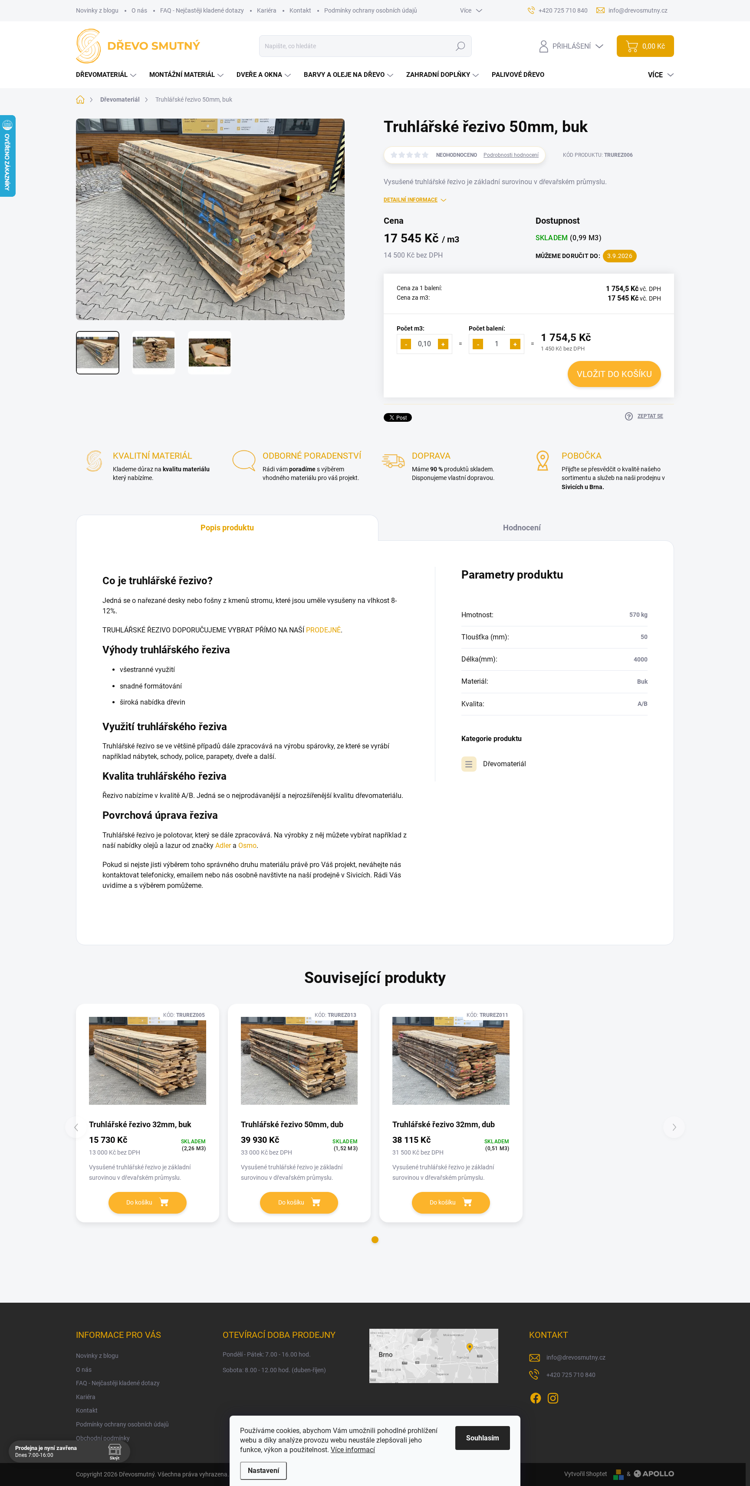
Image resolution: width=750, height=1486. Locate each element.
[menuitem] (107, 75)
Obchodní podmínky (103, 1438)
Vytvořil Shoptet (585, 1473)
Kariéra (266, 10)
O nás (139, 10)
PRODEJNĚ (323, 630)
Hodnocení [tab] (522, 527)
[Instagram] (552, 1396)
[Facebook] (535, 1396)
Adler (223, 845)
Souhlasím (482, 1438)
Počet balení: (487, 328)
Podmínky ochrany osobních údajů (370, 10)
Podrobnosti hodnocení (511, 155)
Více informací (353, 1450)
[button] (375, 1239)
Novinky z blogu (97, 10)
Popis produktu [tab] (227, 527)
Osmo (247, 845)
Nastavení (263, 1470)
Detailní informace (411, 200)
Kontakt (300, 10)
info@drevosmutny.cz (575, 1357)
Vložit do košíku (614, 374)
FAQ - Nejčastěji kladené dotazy (202, 10)
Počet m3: (410, 328)
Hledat (460, 46)
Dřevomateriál (504, 764)
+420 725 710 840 (570, 1374)
